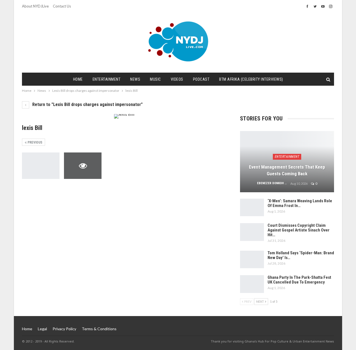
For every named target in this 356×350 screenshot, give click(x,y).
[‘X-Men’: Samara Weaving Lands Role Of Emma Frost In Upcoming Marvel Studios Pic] (252, 207)
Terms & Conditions (99, 328)
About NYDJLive (35, 6)
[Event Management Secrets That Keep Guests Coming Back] (287, 162)
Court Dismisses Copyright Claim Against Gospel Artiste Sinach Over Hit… (299, 230)
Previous (34, 142)
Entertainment (107, 79)
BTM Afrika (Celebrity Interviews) (251, 79)
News (135, 79)
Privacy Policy (64, 328)
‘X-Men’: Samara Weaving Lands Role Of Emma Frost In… (300, 203)
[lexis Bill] (41, 165)
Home (78, 79)
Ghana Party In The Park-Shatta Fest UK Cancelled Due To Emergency (299, 280)
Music (155, 79)
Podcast (201, 79)
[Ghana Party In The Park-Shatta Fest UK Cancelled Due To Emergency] (252, 284)
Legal (42, 328)
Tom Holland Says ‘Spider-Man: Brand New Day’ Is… (301, 255)
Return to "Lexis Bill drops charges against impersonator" (87, 104)
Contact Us (62, 6)
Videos (177, 79)
